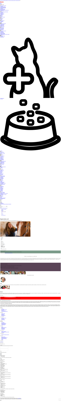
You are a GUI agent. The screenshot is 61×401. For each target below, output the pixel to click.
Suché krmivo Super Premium (5, 311)
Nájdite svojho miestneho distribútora (4, 0)
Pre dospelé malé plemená (4, 309)
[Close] (1, 353)
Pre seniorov (3, 310)
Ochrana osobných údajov (4, 338)
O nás (8, 0)
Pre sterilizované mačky (4, 323)
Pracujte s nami (10, 0)
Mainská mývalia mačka (4, 327)
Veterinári (17, 0)
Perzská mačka (3, 328)
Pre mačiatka (3, 322)
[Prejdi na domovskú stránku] (2, 2)
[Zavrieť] (6, 206)
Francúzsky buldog (3, 315)
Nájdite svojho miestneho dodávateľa (5, 334)
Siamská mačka (3, 329)
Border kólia (3, 314)
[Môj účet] (0, 200)
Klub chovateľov (14, 0)
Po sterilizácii (3, 318)
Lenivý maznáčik (3, 319)
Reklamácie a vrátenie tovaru (4, 337)
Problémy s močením (4, 331)
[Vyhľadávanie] (0, 199)
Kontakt (19, 0)
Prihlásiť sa (2, 203)
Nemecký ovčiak (3, 313)
